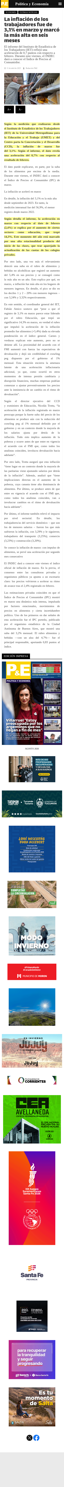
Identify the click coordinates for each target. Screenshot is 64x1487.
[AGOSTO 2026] (32, 743)
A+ (9, 109)
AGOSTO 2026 (32, 749)
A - (20, 109)
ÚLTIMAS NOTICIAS (28, 12)
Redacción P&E (31, 68)
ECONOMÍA (11, 12)
